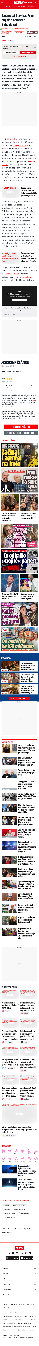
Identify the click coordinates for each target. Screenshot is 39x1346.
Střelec (16, 1161)
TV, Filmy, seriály (9, 1217)
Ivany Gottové (19, 145)
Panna (35, 1153)
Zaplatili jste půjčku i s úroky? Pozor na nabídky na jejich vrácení (26, 833)
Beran (3, 1153)
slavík (28, 1229)
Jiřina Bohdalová (8, 1229)
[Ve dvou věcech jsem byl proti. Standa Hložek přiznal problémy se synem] (9, 820)
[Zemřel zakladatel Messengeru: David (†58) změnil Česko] (9, 897)
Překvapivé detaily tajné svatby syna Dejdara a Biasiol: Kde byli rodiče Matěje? (26, 761)
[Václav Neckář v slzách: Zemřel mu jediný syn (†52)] (9, 773)
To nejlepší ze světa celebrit (15, 1201)
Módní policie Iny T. (21, 1209)
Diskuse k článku (15, 362)
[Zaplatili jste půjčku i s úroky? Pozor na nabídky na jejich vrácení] (9, 833)
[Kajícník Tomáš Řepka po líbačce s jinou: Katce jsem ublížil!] (9, 920)
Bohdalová (13, 139)
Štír (10, 1161)
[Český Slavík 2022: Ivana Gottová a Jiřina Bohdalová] (6, 32)
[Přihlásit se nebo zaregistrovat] (35, 2)
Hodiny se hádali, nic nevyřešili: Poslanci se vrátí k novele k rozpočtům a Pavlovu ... (28, 666)
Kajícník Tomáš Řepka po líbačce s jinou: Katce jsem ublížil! (26, 919)
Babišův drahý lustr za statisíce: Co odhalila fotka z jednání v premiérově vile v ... (27, 678)
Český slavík (6, 1232)
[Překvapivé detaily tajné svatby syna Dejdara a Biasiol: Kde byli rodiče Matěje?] (9, 761)
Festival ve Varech (19, 1206)
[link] (8, 1252)
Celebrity (6, 1206)
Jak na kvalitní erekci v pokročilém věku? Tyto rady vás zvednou (27, 796)
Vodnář (29, 1161)
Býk (10, 1153)
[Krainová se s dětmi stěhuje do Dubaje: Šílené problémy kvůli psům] (9, 872)
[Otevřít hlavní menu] (2, 2)
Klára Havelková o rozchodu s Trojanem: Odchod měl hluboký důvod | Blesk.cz (26, 808)
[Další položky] (36, 6)
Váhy (3, 1161)
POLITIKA (6, 657)
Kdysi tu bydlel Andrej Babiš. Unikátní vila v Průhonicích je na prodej (26, 908)
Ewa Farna (27, 276)
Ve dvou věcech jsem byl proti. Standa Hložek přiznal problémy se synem (26, 821)
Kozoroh (23, 1161)
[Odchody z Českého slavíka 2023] (19, 31)
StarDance (6, 1209)
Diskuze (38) (6, 40)
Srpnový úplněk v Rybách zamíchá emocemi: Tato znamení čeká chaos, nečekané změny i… (27, 1170)
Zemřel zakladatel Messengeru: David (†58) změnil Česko (25, 896)
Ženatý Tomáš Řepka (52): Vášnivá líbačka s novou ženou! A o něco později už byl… (26, 749)
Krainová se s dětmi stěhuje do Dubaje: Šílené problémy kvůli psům (26, 872)
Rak (23, 1153)
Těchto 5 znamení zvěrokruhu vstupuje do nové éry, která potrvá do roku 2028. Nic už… (26, 1184)
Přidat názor (21, 427)
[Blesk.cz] (19, 2)
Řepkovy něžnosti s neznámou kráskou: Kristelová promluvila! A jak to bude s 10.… (26, 860)
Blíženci (16, 1153)
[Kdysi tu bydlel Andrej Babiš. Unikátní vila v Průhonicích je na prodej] (9, 908)
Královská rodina (9, 1213)
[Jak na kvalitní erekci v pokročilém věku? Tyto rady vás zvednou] (9, 797)
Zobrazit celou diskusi (21, 433)
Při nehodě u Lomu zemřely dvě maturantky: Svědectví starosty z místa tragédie (27, 847)
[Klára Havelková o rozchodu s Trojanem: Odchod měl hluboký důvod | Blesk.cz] (9, 808)
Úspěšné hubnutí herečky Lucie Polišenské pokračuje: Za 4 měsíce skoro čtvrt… (26, 933)
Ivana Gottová (20, 1229)
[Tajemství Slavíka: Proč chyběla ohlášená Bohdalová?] (14, 28)
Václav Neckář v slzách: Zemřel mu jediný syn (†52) (27, 772)
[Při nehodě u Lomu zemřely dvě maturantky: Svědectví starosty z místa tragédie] (9, 845)
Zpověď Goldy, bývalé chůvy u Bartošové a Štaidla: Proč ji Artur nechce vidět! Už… (26, 885)
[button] (12, 1258)
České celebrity (24, 1213)
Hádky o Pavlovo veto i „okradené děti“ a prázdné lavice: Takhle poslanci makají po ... (27, 689)
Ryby (36, 1161)
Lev (29, 1153)
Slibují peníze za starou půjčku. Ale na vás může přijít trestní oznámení (27, 785)
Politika (4, 670)
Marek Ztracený (12, 273)
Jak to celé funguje (19, 56)
